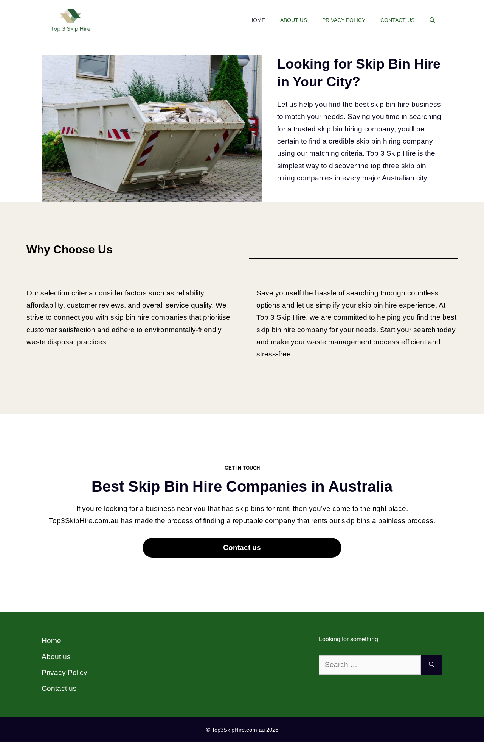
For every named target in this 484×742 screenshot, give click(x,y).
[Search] (431, 665)
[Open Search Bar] (432, 20)
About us (293, 20)
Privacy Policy (343, 20)
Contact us (397, 20)
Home (257, 20)
